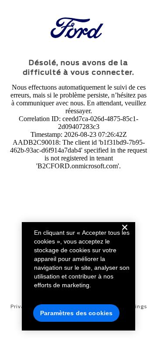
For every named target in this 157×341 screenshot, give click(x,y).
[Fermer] (124, 234)
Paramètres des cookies (76, 313)
